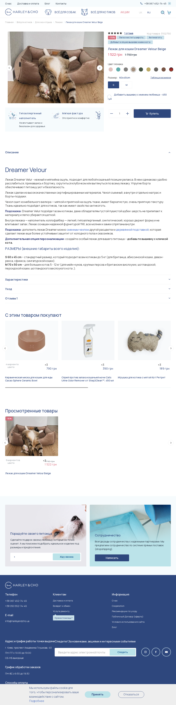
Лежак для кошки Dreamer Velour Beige (84, 22)
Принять (97, 694)
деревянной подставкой (132, 230)
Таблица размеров (160, 77)
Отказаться (131, 694)
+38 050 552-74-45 (16, 606)
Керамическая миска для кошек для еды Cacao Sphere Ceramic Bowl (28, 379)
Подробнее (36, 701)
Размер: (119, 77)
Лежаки (59, 22)
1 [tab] (46, 387)
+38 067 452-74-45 (16, 600)
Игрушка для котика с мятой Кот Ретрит (142, 377)
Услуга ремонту (61, 611)
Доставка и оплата (28, 3)
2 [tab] (129, 387)
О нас (8, 3)
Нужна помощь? (64, 617)
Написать (112, 558)
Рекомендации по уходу (124, 611)
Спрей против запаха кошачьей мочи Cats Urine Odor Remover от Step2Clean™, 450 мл (88, 379)
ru (149, 12)
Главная (9, 22)
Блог (47, 3)
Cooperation (118, 605)
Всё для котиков (24, 22)
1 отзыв (128, 33)
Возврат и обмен (61, 605)
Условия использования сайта (128, 621)
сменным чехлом (78, 230)
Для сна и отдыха (43, 22)
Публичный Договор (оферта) (127, 616)
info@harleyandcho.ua (17, 621)
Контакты (61, 3)
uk (140, 12)
